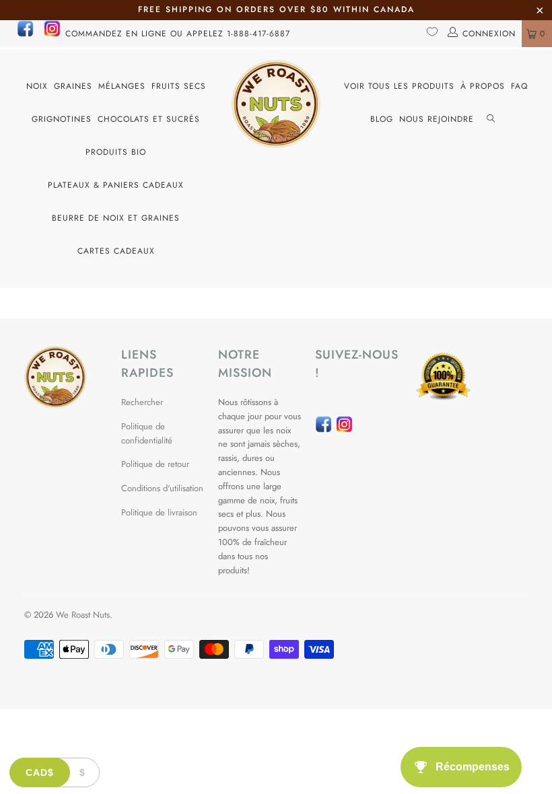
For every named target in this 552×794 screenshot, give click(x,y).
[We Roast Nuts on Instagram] (52, 34)
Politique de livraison (159, 512)
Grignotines (62, 119)
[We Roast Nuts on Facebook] (25, 34)
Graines (73, 86)
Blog (381, 119)
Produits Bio (115, 152)
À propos (482, 86)
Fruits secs (178, 86)
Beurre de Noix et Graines (116, 218)
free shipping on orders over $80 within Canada (276, 9)
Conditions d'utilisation (162, 488)
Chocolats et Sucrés (149, 119)
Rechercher (142, 402)
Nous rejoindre (436, 119)
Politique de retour (155, 464)
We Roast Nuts (83, 614)
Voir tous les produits (399, 86)
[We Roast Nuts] (276, 104)
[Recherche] (490, 119)
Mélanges (121, 86)
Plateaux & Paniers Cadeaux (116, 185)
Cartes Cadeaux (116, 251)
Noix (37, 86)
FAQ (519, 86)
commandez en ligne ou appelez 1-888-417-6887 (177, 34)
